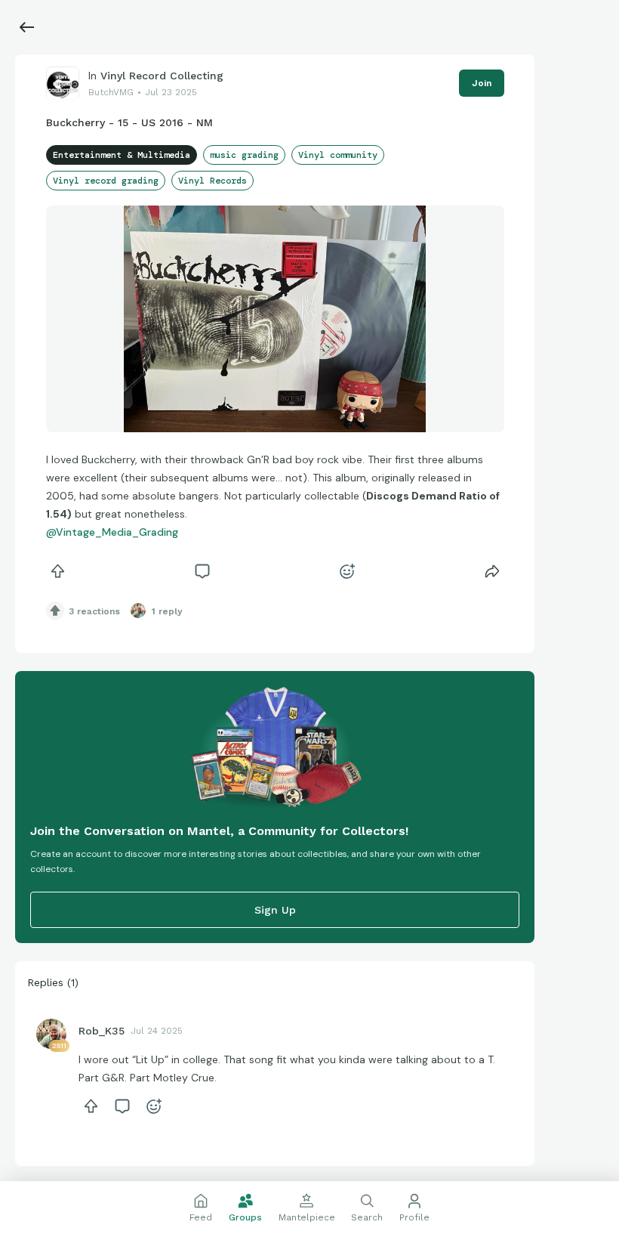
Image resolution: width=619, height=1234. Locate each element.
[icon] (58, 571)
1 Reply (167, 611)
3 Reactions (94, 611)
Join (481, 83)
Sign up (275, 910)
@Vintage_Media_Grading (112, 532)
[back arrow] (27, 27)
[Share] (492, 571)
